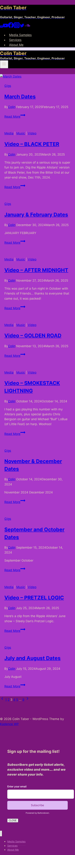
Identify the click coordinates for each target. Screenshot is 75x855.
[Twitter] (22, 27)
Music (20, 133)
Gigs (7, 86)
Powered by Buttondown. (38, 813)
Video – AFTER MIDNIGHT (36, 270)
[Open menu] (4, 64)
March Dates (20, 96)
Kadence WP (9, 724)
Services (15, 40)
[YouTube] (5, 27)
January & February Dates (36, 214)
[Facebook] (11, 27)
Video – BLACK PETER (31, 144)
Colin (11, 107)
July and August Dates (32, 658)
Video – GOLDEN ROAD (32, 335)
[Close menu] (1, 834)
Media (8, 133)
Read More (14, 116)
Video (32, 133)
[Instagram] (17, 27)
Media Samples (20, 35)
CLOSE (13, 820)
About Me (16, 45)
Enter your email (16, 786)
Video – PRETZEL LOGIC (34, 598)
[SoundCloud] (27, 27)
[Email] (1, 27)
